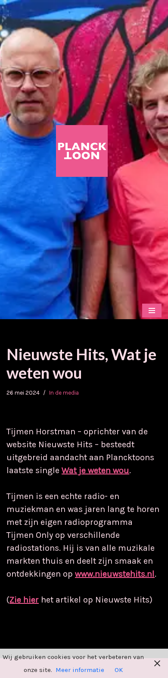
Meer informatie (80, 670)
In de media (64, 392)
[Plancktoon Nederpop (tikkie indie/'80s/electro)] (84, 151)
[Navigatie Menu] (152, 310)
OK (119, 670)
